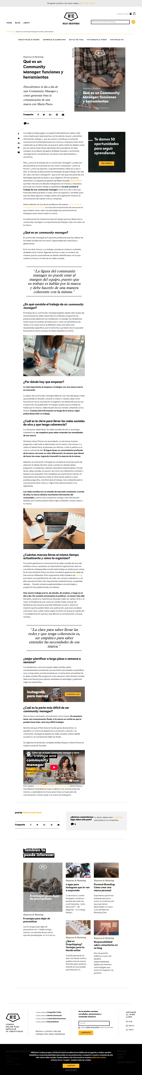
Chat (131, 1030)
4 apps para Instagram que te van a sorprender (78, 887)
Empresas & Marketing (54, 40)
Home (9, 23)
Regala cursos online (48, 1031)
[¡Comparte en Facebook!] (38, 115)
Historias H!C (117, 40)
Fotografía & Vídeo (97, 40)
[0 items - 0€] (134, 13)
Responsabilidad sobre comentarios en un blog (106, 945)
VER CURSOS (106, 163)
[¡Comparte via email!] (63, 115)
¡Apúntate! (86, 1032)
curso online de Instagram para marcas (51, 786)
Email (131, 1025)
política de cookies (98, 1057)
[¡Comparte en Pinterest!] (57, 115)
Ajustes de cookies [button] (71, 1070)
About (26, 23)
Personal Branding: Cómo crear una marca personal (104, 887)
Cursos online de (48, 1012)
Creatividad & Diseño (29, 40)
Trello (78, 575)
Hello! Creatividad (32, 813)
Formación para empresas (50, 1034)
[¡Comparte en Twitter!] (44, 115)
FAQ (130, 1021)
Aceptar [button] (71, 1065)
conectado (117, 817)
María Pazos (76, 181)
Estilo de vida (76, 40)
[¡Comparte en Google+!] (50, 115)
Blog (17, 23)
